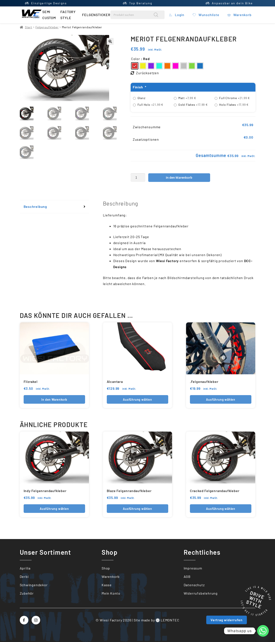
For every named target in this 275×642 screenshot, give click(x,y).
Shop (106, 568)
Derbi (24, 576)
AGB (187, 576)
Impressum (193, 568)
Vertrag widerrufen (226, 620)
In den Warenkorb (179, 177)
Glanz (141, 98)
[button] (110, 41)
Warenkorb (111, 576)
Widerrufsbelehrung (201, 593)
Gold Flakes (193, 104)
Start (28, 27)
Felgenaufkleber (47, 27)
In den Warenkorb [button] (54, 399)
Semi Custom (49, 15)
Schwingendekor (34, 585)
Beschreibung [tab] (35, 206)
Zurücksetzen (147, 73)
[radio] (134, 66)
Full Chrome (234, 98)
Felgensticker (96, 15)
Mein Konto (111, 593)
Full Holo (150, 104)
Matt (187, 98)
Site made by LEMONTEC (156, 620)
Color (135, 59)
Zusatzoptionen (146, 139)
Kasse (107, 585)
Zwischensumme (147, 127)
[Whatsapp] (263, 631)
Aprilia (25, 568)
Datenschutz (194, 585)
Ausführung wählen (137, 399)
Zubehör (27, 593)
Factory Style (68, 15)
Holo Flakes (234, 104)
